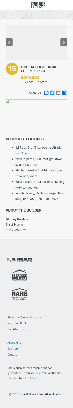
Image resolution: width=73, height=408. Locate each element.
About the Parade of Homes (24, 317)
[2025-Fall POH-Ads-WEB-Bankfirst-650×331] (36, 102)
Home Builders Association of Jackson (41, 394)
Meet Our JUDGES (17, 323)
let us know (29, 378)
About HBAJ (14, 342)
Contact (12, 354)
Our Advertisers (16, 329)
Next (63, 42)
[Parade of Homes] (38, 5)
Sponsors (13, 348)
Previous (9, 42)
